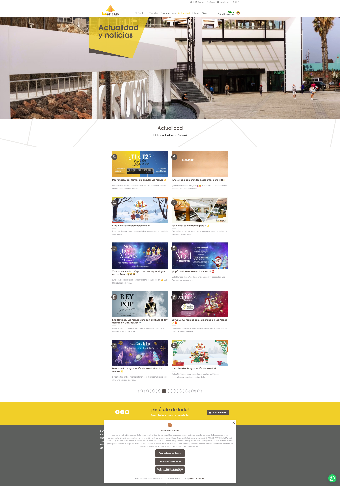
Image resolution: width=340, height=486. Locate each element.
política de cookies (196, 478)
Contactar (211, 2)
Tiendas (153, 13)
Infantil (195, 13)
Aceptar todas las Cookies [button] (233, 422)
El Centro (140, 13)
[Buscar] (191, 2)
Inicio (156, 135)
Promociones (168, 13)
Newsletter (224, 2)
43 (194, 391)
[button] (332, 478)
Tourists (200, 2)
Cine (204, 13)
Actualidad (184, 13)
